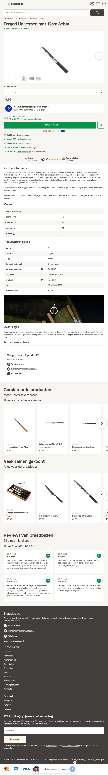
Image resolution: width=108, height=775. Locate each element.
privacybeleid (51, 746)
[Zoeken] (97, 12)
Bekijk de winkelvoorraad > (19, 135)
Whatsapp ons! (17, 364)
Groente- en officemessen (18, 19)
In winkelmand (51, 125)
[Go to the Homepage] (15, 4)
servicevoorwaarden (70, 746)
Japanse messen (39, 19)
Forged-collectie (74, 335)
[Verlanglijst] (98, 4)
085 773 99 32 (17, 374)
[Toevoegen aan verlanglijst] (100, 125)
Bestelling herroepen (96, 760)
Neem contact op (24, 152)
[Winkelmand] (104, 4)
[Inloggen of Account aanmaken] (92, 4)
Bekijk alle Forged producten (16, 342)
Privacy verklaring (78, 760)
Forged (10, 24)
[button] (9, 56)
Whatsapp (12, 636)
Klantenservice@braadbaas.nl (24, 369)
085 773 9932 (14, 626)
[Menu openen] (4, 4)
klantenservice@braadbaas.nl (21, 631)
